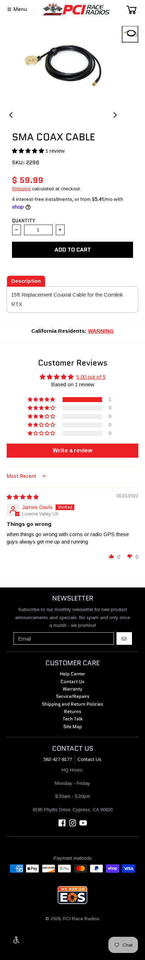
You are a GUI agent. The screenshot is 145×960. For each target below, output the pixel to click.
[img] (23, 497)
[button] (28, 151)
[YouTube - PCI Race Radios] (83, 823)
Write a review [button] (72, 450)
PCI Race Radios (81, 918)
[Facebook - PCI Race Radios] (62, 823)
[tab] (26, 281)
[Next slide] (114, 114)
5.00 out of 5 (91, 377)
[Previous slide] (11, 114)
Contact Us (89, 759)
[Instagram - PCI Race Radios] (73, 823)
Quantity (23, 220)
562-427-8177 (58, 759)
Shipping (21, 188)
